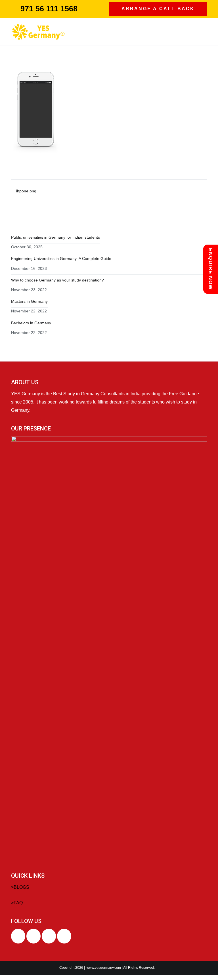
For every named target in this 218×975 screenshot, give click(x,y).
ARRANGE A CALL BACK (158, 8)
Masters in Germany (29, 301)
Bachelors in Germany (31, 323)
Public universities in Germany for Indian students (55, 237)
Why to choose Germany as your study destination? (57, 280)
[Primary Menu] (201, 31)
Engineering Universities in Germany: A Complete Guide (61, 258)
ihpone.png (26, 191)
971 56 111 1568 (48, 9)
